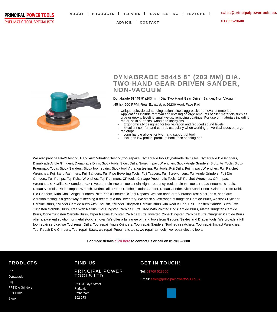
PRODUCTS (103, 14)
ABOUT (77, 14)
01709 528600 (157, 271)
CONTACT (149, 22)
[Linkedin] (171, 293)
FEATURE (196, 14)
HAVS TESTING (163, 14)
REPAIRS (131, 14)
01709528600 (232, 21)
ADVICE (124, 22)
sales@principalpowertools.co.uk (175, 279)
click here (122, 241)
